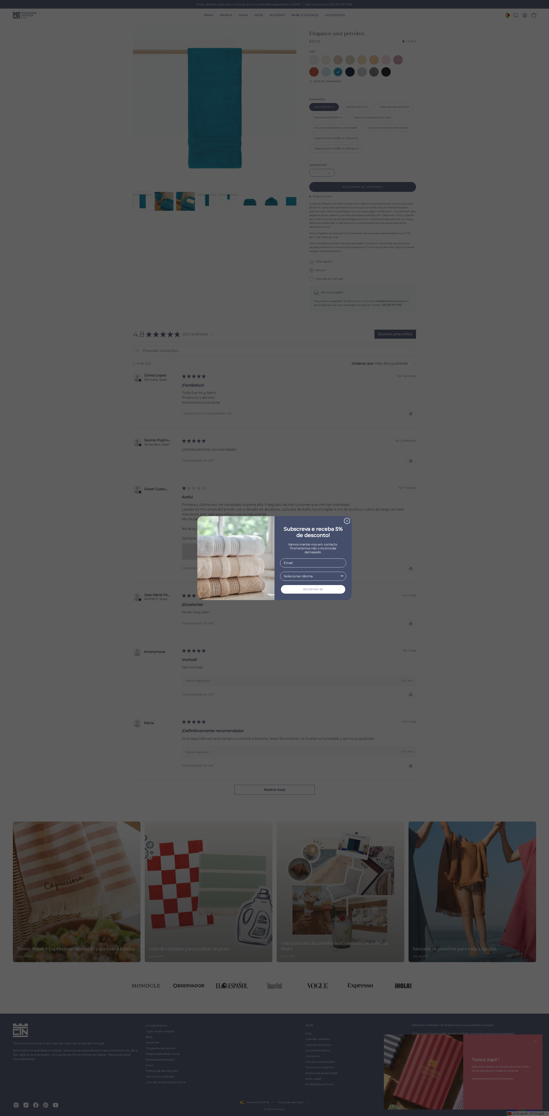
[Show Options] (342, 576)
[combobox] (312, 576)
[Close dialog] (347, 520)
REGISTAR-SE (313, 589)
